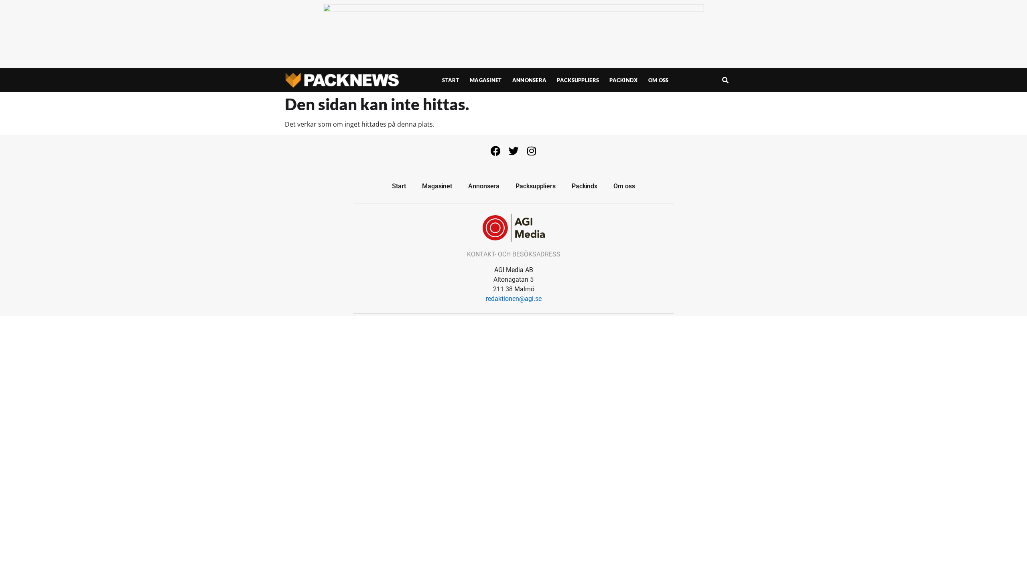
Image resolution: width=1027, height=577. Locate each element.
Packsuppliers (578, 80)
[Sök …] (725, 80)
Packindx (623, 80)
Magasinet (486, 80)
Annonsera (529, 80)
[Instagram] (532, 151)
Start (450, 80)
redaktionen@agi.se (514, 299)
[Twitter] (513, 151)
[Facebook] (495, 151)
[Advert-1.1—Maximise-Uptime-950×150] (513, 9)
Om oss (658, 80)
